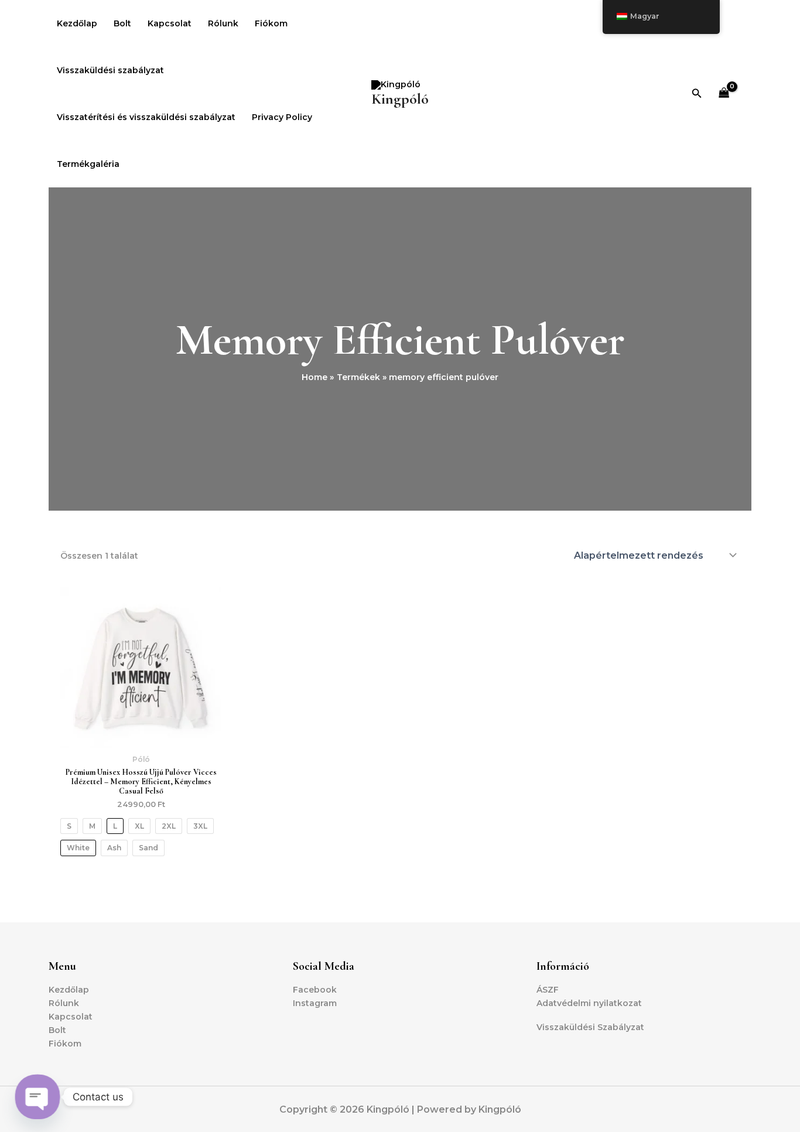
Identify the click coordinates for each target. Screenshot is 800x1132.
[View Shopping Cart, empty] (724, 94)
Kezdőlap (77, 23)
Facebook (315, 989)
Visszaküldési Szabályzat (590, 1027)
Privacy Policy (282, 117)
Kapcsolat (170, 23)
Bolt (122, 23)
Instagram (315, 1003)
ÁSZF (547, 989)
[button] (697, 93)
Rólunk (223, 23)
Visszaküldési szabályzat (110, 70)
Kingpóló (400, 99)
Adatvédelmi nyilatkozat (589, 1003)
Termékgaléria (88, 164)
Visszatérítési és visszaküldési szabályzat (146, 117)
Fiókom (271, 23)
